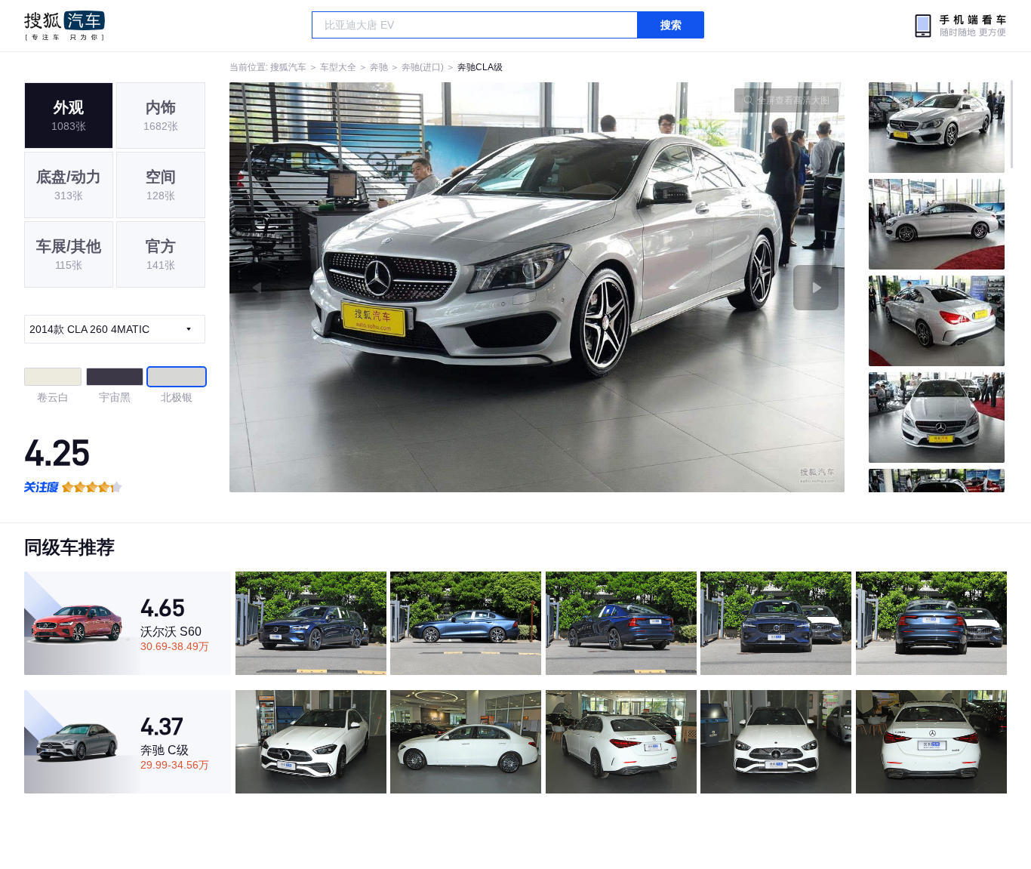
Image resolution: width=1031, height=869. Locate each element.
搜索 (671, 25)
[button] (383, 287)
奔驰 (379, 67)
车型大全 (338, 67)
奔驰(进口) (423, 67)
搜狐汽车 (64, 26)
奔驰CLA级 (480, 67)
